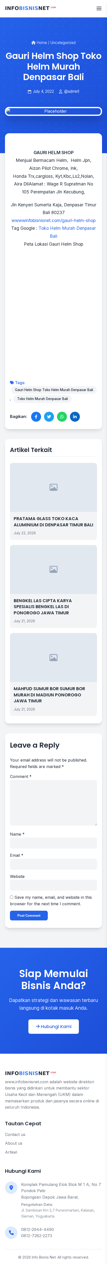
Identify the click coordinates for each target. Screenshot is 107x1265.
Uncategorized (63, 42)
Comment (21, 776)
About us (13, 1143)
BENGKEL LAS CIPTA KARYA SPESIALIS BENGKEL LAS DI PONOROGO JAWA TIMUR (43, 607)
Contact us (15, 1134)
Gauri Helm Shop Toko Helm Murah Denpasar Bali (54, 390)
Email (16, 855)
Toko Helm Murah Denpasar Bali (42, 399)
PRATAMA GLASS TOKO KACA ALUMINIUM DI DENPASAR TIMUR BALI (53, 522)
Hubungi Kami (55, 1027)
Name (17, 834)
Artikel (11, 1152)
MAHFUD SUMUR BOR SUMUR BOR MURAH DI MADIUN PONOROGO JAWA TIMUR (49, 695)
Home (41, 42)
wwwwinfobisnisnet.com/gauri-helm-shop (53, 220)
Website (17, 876)
